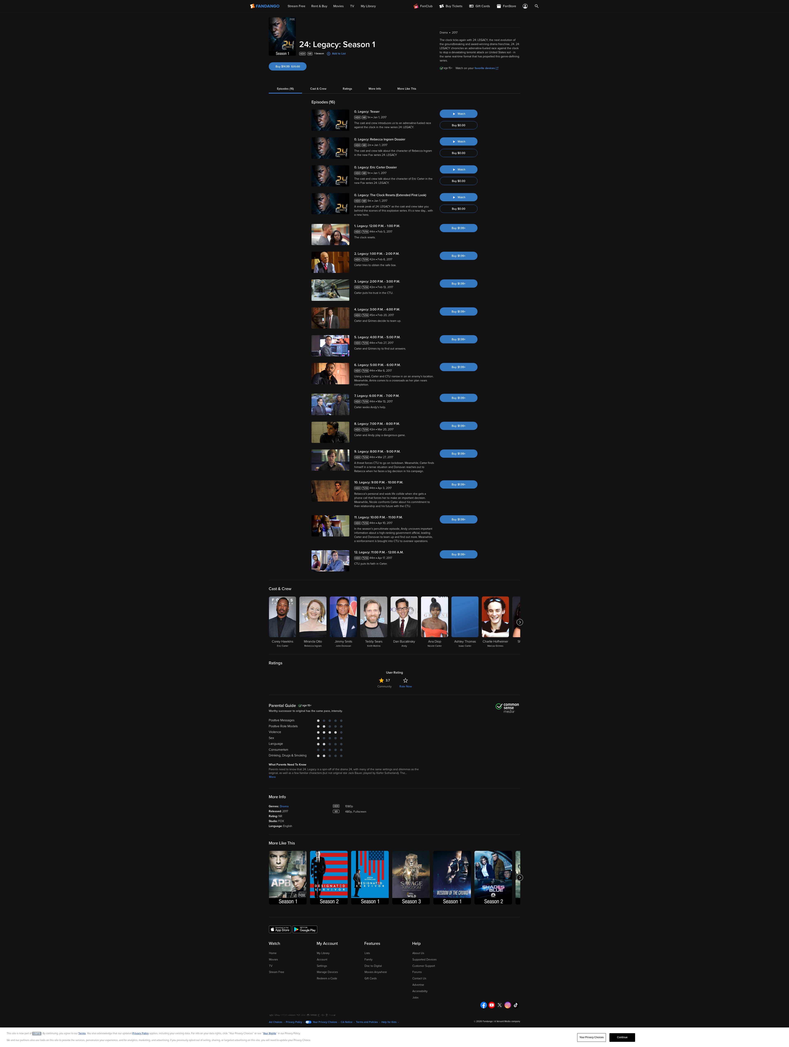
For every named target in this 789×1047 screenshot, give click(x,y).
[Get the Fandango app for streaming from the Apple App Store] (280, 929)
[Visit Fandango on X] (499, 1005)
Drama (284, 806)
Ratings (347, 88)
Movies (273, 959)
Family (369, 959)
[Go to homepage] (265, 6)
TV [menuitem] (352, 6)
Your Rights (269, 1033)
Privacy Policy (294, 1022)
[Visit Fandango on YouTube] (491, 1005)
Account (322, 959)
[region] (394, 1037)
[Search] (536, 6)
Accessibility (420, 991)
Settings (322, 966)
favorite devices (485, 68)
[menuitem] (479, 6)
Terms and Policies (367, 1022)
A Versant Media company (507, 1021)
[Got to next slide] (520, 622)
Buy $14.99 (291, 66)
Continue (622, 1037)
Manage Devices (327, 972)
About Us (418, 953)
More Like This (406, 88)
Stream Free (276, 972)
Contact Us (419, 978)
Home (273, 953)
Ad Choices (275, 1022)
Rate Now (405, 686)
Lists (367, 953)
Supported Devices (424, 959)
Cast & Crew (318, 88)
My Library (323, 953)
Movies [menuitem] (338, 6)
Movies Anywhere (376, 972)
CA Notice (346, 1022)
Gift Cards (371, 978)
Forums (417, 972)
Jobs (415, 997)
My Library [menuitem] (368, 6)
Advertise (418, 985)
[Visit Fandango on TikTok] (515, 1005)
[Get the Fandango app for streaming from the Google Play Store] (304, 929)
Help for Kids (389, 1022)
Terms (82, 1033)
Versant (36, 1033)
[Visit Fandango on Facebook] (483, 1005)
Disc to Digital (373, 966)
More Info (375, 88)
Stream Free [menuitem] (296, 6)
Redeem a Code (327, 978)
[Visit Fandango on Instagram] (507, 1005)
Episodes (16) (285, 88)
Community (384, 686)
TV (270, 966)
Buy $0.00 (458, 125)
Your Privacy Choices (325, 1022)
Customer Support (423, 966)
